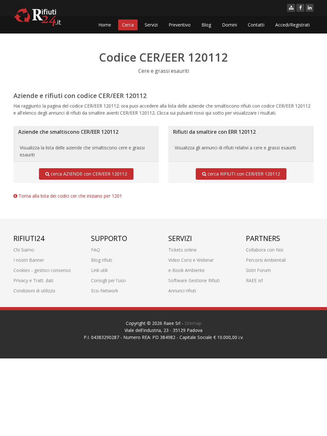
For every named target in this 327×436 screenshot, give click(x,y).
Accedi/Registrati (292, 25)
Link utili (99, 270)
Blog (206, 25)
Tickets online (182, 250)
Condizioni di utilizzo (34, 291)
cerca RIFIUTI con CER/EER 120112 (243, 174)
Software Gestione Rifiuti (194, 280)
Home (104, 25)
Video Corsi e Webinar (191, 260)
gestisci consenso (52, 270)
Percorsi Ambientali (266, 260)
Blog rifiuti (101, 260)
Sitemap (193, 323)
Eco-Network (104, 291)
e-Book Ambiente (186, 270)
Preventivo (180, 25)
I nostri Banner (28, 260)
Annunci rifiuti (182, 291)
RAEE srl (254, 280)
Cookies (21, 270)
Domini (229, 25)
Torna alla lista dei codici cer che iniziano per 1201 (69, 196)
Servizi (151, 25)
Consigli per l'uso (108, 280)
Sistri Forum (258, 270)
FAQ (95, 250)
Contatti (256, 25)
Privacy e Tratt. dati (33, 280)
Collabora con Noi (264, 250)
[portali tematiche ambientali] (291, 8)
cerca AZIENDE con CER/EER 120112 (88, 174)
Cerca (128, 25)
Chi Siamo (23, 250)
